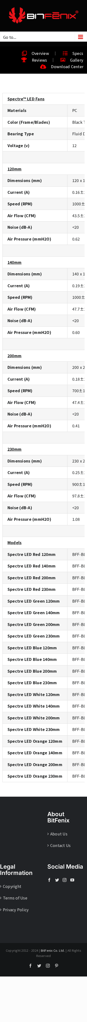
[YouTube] (72, 880)
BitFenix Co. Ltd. (53, 950)
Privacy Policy (16, 909)
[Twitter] (57, 880)
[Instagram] (64, 880)
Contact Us (60, 845)
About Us (58, 834)
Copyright (12, 886)
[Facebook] (49, 880)
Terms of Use (15, 898)
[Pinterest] (56, 966)
